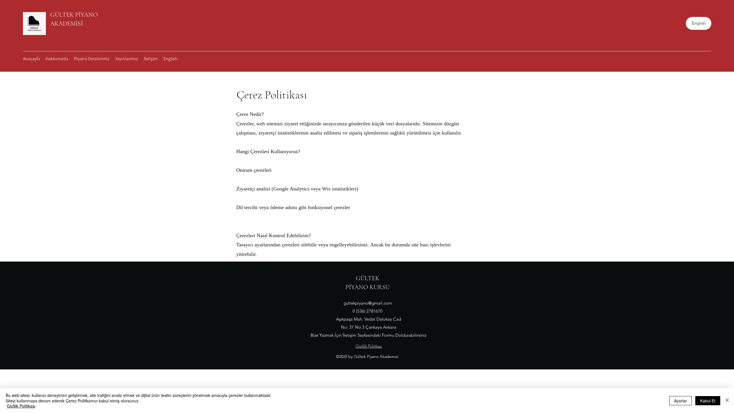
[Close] (727, 400)
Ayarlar (680, 401)
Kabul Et (707, 401)
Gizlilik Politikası (21, 406)
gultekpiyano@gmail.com (367, 303)
